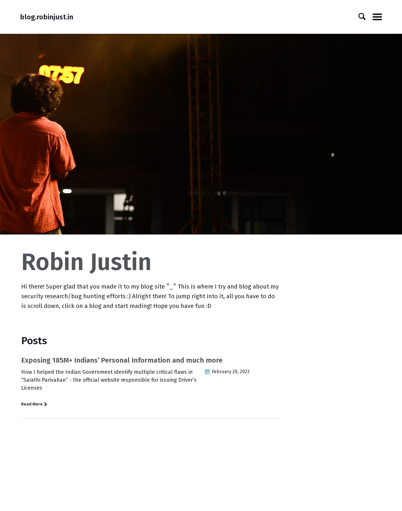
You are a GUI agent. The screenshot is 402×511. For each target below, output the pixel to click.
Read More (32, 404)
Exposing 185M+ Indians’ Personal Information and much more (121, 360)
